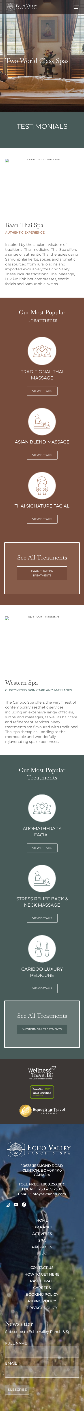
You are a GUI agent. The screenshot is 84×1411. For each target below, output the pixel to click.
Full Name (16, 1343)
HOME (42, 1220)
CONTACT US (42, 1268)
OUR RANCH (42, 1227)
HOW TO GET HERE (42, 1274)
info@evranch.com (49, 1194)
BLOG (42, 1254)
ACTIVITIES (42, 1234)
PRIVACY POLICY (42, 1308)
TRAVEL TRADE (42, 1281)
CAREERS (42, 1288)
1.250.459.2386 (49, 1189)
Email (11, 1363)
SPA (42, 1240)
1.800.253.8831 (53, 1184)
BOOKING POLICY (42, 1294)
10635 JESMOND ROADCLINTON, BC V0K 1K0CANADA (42, 1170)
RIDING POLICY (42, 1301)
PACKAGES (42, 1247)
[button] (76, 7)
